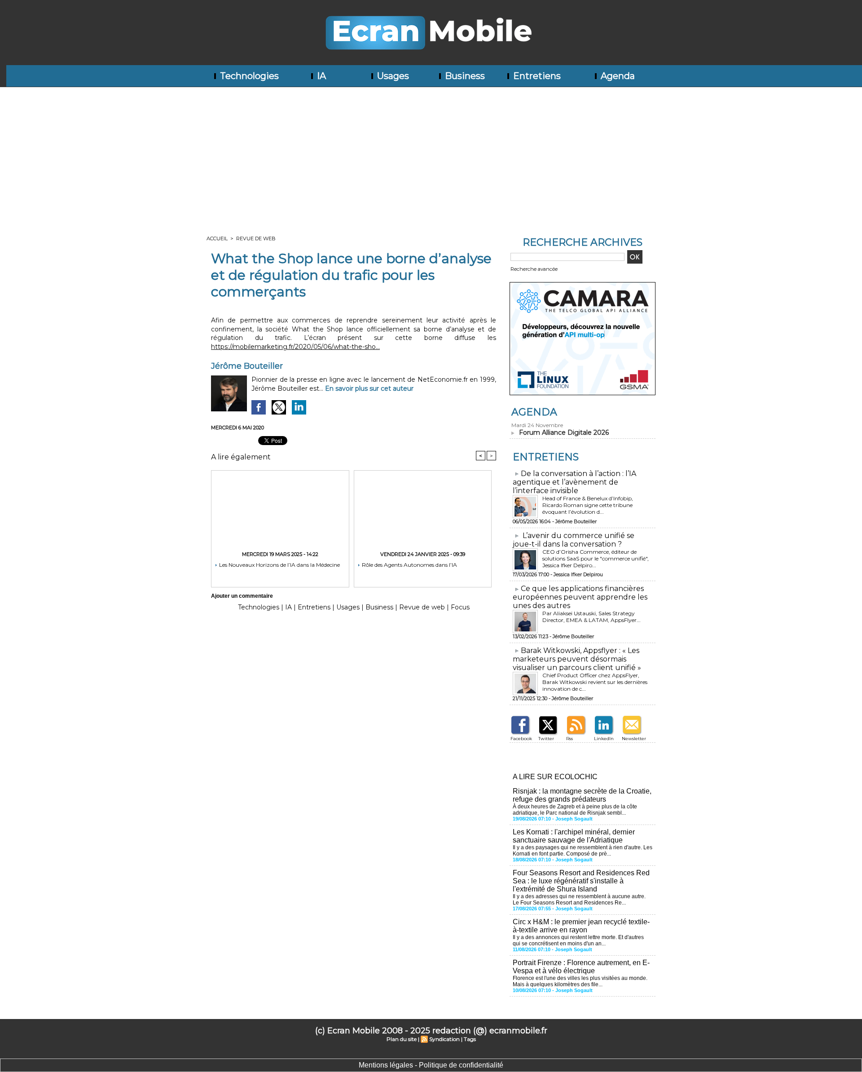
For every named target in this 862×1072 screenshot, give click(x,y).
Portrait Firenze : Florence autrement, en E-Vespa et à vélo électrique (581, 967)
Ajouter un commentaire (242, 596)
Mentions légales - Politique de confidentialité (431, 1065)
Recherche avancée (534, 269)
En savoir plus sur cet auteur (369, 388)
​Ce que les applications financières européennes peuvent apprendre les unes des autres (580, 597)
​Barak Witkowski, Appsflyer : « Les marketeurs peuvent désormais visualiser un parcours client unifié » (577, 659)
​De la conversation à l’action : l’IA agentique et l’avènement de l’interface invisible (574, 482)
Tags (470, 1039)
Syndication (444, 1039)
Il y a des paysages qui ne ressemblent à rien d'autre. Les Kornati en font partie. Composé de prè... (582, 850)
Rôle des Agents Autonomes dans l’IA (409, 564)
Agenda (616, 76)
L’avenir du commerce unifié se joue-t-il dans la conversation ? (573, 539)
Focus (460, 607)
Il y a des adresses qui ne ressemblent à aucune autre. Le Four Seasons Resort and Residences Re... (579, 899)
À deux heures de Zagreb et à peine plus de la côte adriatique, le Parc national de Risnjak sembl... (575, 809)
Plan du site (402, 1039)
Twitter (546, 738)
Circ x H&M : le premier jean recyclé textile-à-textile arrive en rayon (581, 926)
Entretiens (536, 76)
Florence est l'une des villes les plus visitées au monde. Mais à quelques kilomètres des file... (580, 981)
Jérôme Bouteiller (247, 366)
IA (320, 76)
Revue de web (256, 238)
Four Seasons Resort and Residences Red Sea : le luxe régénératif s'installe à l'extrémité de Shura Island (581, 881)
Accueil (217, 238)
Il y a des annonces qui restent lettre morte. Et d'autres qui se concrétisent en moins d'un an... (578, 940)
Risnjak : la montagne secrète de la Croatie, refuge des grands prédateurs (582, 795)
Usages (392, 76)
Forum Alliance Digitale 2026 (564, 432)
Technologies (248, 76)
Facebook (521, 738)
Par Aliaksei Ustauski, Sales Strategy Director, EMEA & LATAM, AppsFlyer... (591, 616)
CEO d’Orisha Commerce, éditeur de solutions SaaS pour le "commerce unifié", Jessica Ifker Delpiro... (595, 558)
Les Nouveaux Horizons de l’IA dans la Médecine (279, 564)
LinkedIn (604, 738)
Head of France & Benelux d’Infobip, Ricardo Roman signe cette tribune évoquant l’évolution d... (587, 505)
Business (464, 76)
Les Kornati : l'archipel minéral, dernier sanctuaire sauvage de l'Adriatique (574, 836)
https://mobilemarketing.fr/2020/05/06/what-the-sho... (295, 347)
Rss (569, 738)
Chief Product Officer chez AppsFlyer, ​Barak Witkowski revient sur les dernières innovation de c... (594, 682)
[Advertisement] (431, 154)
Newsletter (634, 738)
